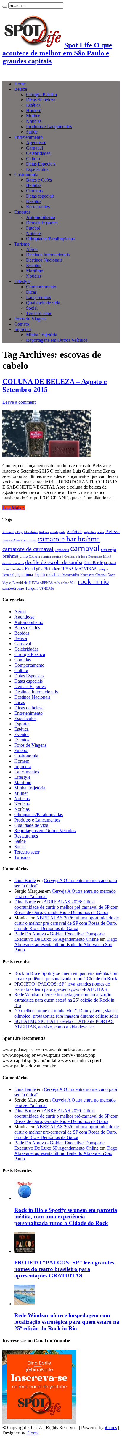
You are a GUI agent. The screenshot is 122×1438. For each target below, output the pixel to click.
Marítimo (34, 270)
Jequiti (39, 574)
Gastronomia (26, 174)
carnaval (85, 548)
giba (39, 568)
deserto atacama (13, 563)
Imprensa (22, 329)
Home (20, 83)
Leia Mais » (13, 507)
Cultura (33, 158)
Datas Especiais (40, 163)
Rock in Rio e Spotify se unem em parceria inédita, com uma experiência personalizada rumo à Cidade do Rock (66, 976)
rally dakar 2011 (65, 582)
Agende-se (36, 142)
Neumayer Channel (93, 574)
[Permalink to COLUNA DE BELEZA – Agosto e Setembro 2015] (46, 455)
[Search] (4, 7)
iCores (111, 1427)
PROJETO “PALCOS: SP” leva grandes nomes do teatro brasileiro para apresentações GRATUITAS (62, 986)
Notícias (33, 121)
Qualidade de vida (43, 302)
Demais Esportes (41, 222)
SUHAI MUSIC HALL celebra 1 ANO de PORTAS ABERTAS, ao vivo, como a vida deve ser (64, 1024)
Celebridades (38, 153)
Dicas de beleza (40, 99)
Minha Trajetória (41, 334)
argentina (90, 532)
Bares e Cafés (39, 179)
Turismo (22, 244)
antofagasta (57, 532)
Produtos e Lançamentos (49, 126)
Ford (30, 568)
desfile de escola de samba (53, 562)
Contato (21, 324)
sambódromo (13, 588)
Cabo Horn (28, 540)
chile (24, 556)
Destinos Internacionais (48, 254)
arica (100, 532)
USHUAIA (46, 588)
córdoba (81, 556)
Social (32, 308)
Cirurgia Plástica (41, 94)
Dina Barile (93, 562)
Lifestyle (22, 281)
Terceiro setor (39, 313)
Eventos (33, 201)
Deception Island (99, 556)
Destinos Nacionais (44, 260)
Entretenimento (28, 137)
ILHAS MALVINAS (79, 568)
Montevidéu (70, 574)
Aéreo (32, 249)
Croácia (69, 556)
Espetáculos (37, 169)
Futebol (33, 228)
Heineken (52, 568)
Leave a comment (19, 402)
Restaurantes (38, 206)
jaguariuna (24, 574)
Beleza (20, 89)
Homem (33, 110)
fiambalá (18, 569)
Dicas (31, 292)
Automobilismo (40, 217)
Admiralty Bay (12, 532)
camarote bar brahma (69, 539)
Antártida (74, 531)
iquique (103, 569)
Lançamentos (38, 297)
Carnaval (34, 147)
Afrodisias (31, 532)
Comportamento (41, 286)
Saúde (32, 131)
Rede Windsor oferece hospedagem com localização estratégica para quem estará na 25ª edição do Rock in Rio (64, 1000)
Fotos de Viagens (30, 318)
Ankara (44, 532)
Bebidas (33, 185)
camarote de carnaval (28, 549)
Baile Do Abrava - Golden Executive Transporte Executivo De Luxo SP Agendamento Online (59, 936)
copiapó (57, 556)
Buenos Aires (11, 540)
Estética (33, 105)
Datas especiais (40, 195)
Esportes (22, 211)
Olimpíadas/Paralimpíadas (50, 238)
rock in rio (93, 581)
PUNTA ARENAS (41, 582)
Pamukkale (20, 582)
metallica (53, 574)
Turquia (31, 588)
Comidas (34, 190)
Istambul (8, 574)
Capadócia (62, 550)
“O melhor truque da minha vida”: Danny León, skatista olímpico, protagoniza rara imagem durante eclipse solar (66, 1013)
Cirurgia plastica (40, 556)
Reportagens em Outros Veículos (56, 340)
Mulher (33, 115)
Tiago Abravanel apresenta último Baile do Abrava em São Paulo (65, 944)
